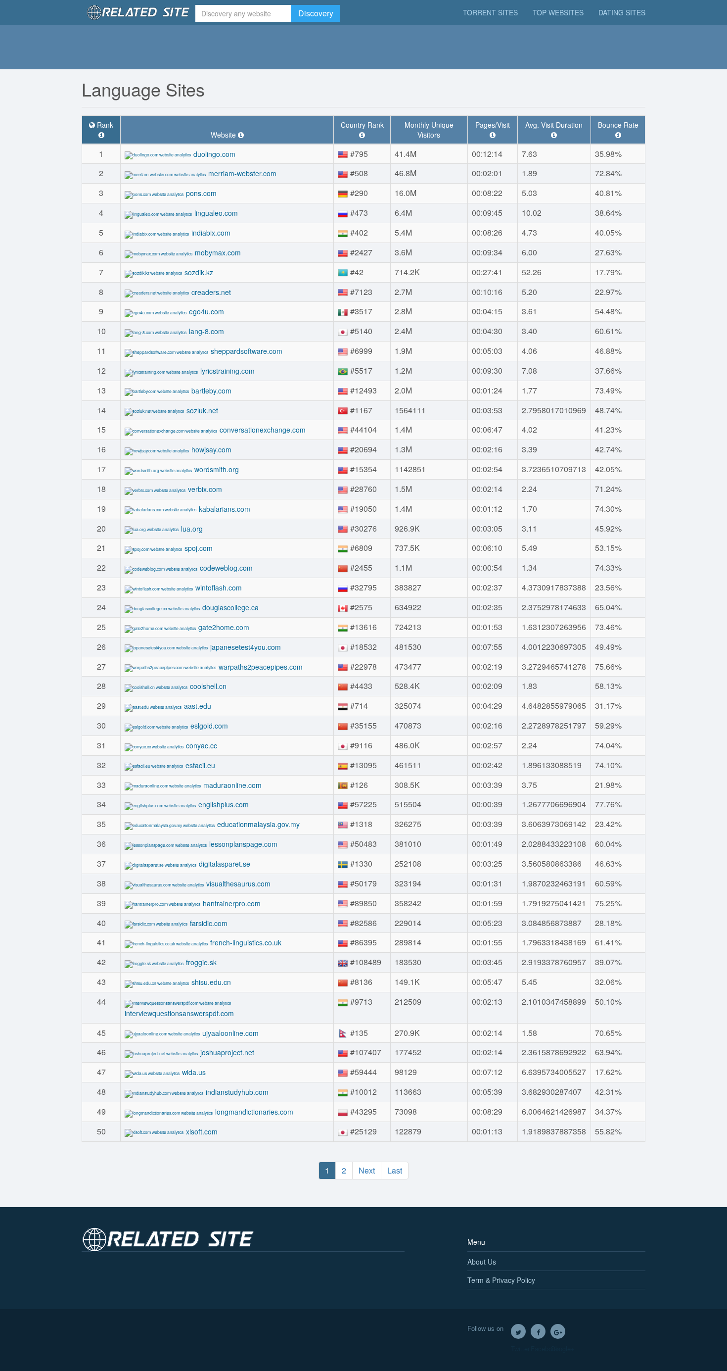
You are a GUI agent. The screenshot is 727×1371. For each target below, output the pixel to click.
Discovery (315, 13)
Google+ (557, 1331)
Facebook (538, 1331)
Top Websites (558, 12)
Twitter (518, 1331)
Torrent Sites (490, 12)
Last (394, 1170)
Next (367, 1170)
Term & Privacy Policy (501, 1280)
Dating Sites (621, 12)
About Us (481, 1262)
